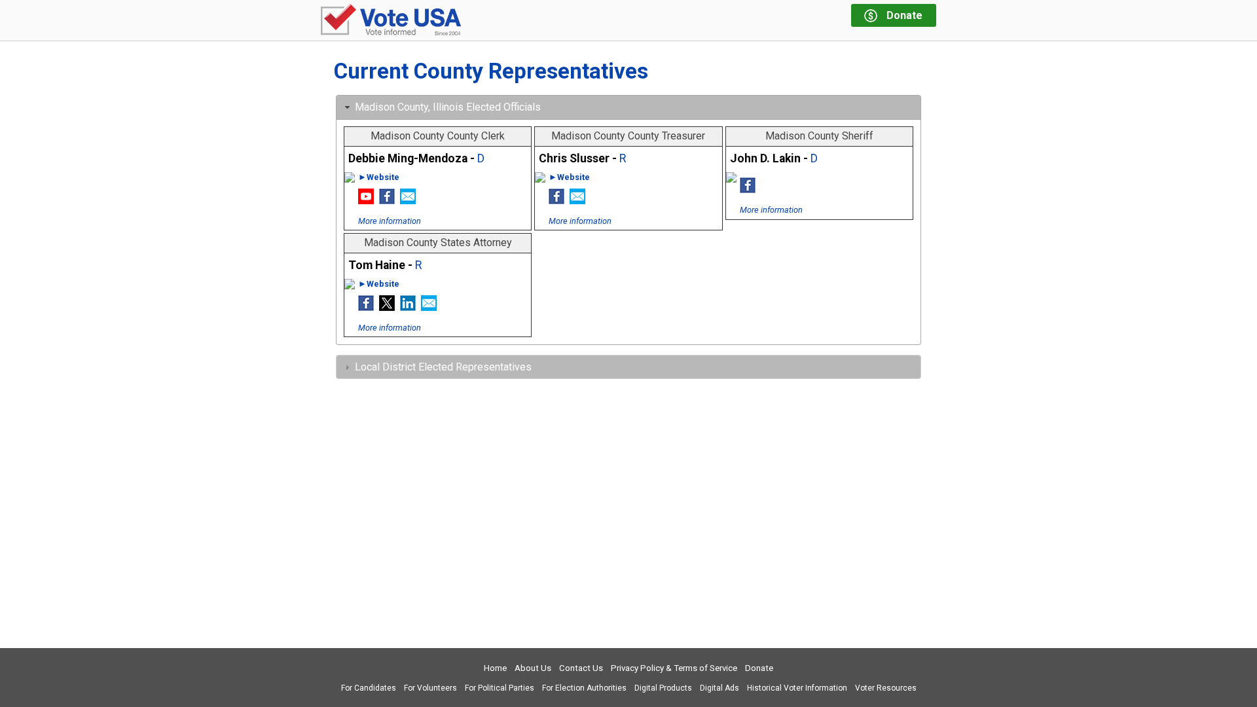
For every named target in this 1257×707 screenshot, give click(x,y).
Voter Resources (886, 688)
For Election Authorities (584, 688)
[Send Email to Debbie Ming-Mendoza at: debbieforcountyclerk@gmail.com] (408, 200)
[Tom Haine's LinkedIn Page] (408, 307)
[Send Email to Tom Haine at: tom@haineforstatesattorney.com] (429, 307)
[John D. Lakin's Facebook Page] (748, 189)
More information (389, 221)
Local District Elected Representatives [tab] (443, 367)
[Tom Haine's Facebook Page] (366, 307)
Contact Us (581, 668)
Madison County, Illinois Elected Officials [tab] (448, 107)
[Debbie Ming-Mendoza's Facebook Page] (387, 200)
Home (495, 668)
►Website (378, 177)
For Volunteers (430, 688)
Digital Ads (719, 688)
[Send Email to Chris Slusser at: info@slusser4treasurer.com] (577, 200)
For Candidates (368, 688)
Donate (759, 668)
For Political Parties (499, 688)
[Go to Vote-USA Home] (391, 20)
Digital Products (663, 688)
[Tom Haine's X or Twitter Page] (387, 307)
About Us (533, 668)
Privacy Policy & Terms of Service (674, 668)
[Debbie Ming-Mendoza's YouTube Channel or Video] (366, 200)
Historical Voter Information (797, 688)
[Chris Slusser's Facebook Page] (556, 200)
